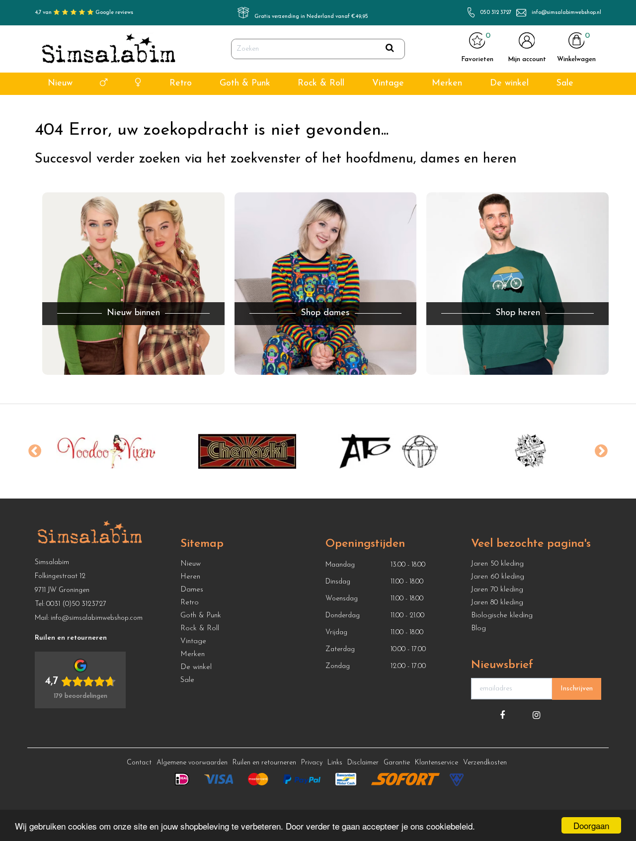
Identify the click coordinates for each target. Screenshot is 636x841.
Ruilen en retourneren (264, 762)
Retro (180, 83)
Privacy (311, 762)
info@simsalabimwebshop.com (97, 618)
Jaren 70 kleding (497, 589)
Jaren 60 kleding (497, 577)
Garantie (397, 762)
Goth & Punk (245, 83)
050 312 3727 (495, 12)
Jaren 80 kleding (497, 602)
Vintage (388, 83)
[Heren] (103, 84)
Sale (564, 83)
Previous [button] (34, 451)
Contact (139, 762)
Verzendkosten (485, 762)
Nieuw (60, 83)
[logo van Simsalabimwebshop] (109, 49)
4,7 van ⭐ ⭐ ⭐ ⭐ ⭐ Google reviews (84, 12)
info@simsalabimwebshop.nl (566, 12)
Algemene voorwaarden (192, 762)
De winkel (509, 83)
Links (334, 762)
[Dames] (138, 84)
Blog (478, 628)
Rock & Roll (321, 83)
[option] (105, 451)
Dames (191, 589)
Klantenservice (436, 762)
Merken (447, 83)
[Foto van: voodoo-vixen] (105, 451)
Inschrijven (576, 688)
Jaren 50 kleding (497, 564)
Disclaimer (363, 762)
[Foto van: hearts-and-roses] (530, 451)
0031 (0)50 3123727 (76, 604)
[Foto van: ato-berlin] (389, 451)
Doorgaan (591, 825)
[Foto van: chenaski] (247, 451)
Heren (190, 577)
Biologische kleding (502, 615)
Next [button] (601, 451)
